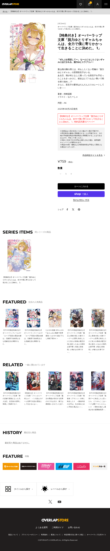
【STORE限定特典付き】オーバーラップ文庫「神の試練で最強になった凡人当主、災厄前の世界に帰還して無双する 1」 (12, 398)
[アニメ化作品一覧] (99, 466)
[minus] (60, 174)
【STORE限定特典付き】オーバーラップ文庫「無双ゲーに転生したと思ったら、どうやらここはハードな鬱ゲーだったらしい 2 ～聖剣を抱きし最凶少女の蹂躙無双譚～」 (98, 401)
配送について (56, 535)
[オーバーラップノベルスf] (46, 466)
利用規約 (44, 535)
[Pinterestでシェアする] (79, 209)
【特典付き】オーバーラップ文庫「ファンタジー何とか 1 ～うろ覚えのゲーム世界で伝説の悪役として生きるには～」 (33, 398)
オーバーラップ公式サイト (96, 535)
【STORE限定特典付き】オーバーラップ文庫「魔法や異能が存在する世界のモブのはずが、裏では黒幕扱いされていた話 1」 (55, 398)
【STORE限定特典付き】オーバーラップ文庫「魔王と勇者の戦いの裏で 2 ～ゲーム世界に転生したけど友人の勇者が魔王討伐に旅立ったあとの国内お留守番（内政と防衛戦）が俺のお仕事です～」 (76, 341)
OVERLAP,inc (55, 540)
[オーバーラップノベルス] (28, 466)
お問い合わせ (74, 527)
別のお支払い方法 (81, 200)
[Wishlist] (81, 4)
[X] (50, 502)
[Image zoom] (27, 47)
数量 (60, 168)
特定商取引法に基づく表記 (73, 535)
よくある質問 (41, 527)
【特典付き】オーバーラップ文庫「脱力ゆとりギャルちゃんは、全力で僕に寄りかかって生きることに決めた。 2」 (19, 279)
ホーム (5, 11)
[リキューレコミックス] (81, 466)
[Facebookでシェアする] (67, 209)
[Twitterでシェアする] (73, 209)
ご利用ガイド (58, 527)
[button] (81, 186)
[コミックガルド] (64, 466)
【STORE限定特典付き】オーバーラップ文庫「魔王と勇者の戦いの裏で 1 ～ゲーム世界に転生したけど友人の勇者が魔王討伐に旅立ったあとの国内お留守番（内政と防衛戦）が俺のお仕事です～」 (98, 341)
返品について (13, 535)
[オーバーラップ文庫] (11, 466)
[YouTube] (60, 502)
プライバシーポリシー (29, 535)
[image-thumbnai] (22, 78)
